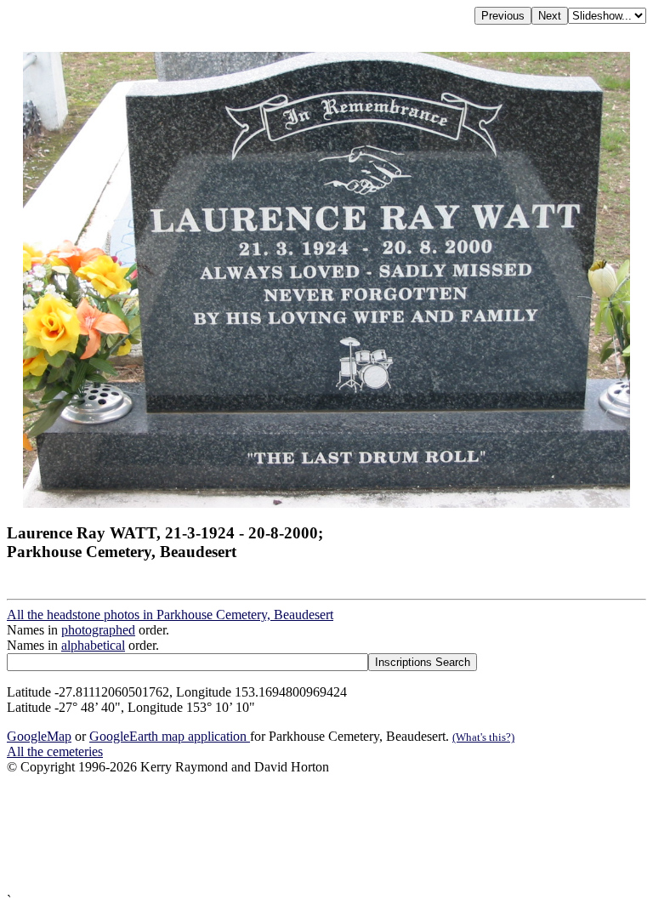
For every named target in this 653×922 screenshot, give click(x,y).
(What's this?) (483, 737)
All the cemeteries (55, 751)
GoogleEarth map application (169, 736)
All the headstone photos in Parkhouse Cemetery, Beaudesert (170, 614)
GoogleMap (39, 736)
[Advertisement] (326, 834)
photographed (98, 630)
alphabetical (93, 645)
